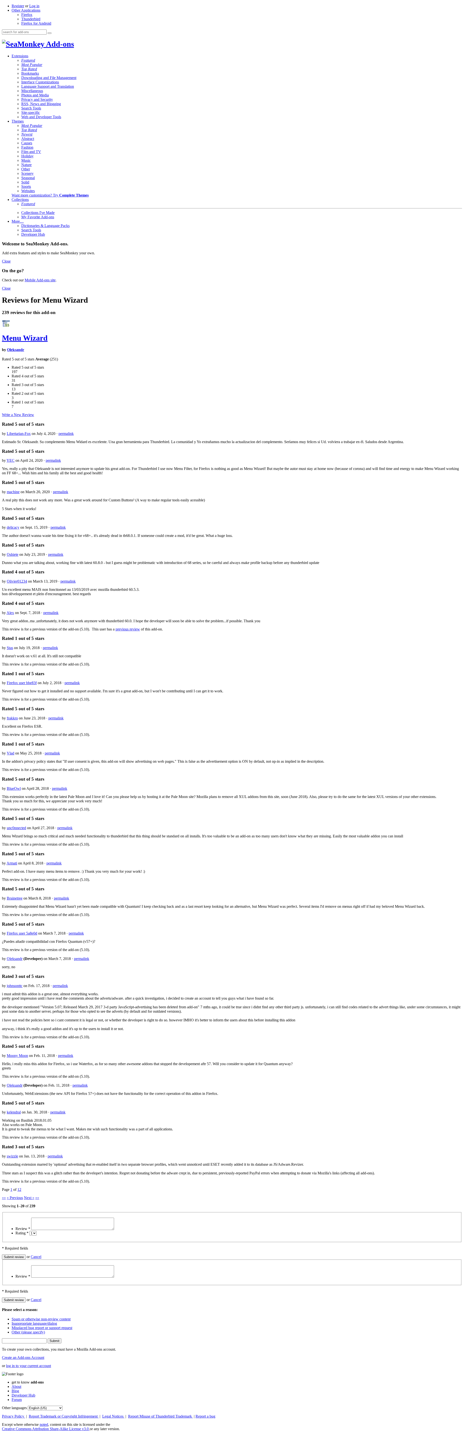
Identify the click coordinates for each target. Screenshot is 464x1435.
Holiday (27, 156)
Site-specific (30, 112)
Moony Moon (17, 1056)
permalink (66, 434)
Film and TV (31, 152)
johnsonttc (14, 986)
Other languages (14, 1408)
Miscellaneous (32, 91)
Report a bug (205, 1416)
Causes (26, 143)
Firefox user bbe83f (22, 683)
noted (44, 1424)
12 (19, 1189)
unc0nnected (16, 828)
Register (18, 6)
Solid (25, 182)
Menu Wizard (25, 338)
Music (26, 160)
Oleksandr (15, 350)
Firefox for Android (36, 23)
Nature (26, 165)
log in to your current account (28, 1366)
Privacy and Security (37, 99)
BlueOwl (14, 788)
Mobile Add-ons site (40, 280)
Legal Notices (113, 1416)
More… (18, 221)
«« (4, 1198)
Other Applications (26, 10)
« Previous (15, 1198)
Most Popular (31, 65)
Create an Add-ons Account (23, 1357)
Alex (10, 613)
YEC (10, 460)
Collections (20, 200)
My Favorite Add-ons (37, 217)
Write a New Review (18, 415)
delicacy (13, 527)
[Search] (49, 33)
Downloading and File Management (48, 78)
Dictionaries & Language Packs (45, 226)
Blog (15, 1391)
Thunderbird (30, 19)
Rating (22, 1233)
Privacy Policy (13, 1416)
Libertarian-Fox (19, 434)
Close (6, 261)
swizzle (12, 1156)
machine (13, 492)
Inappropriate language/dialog (34, 1323)
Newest (26, 134)
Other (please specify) (28, 1332)
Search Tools (31, 108)
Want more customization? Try (50, 195)
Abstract (27, 139)
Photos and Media (35, 95)
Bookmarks (30, 73)
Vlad (10, 753)
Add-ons (59, 44)
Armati (12, 863)
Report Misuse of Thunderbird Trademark (160, 1416)
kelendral (14, 1112)
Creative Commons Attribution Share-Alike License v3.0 (46, 1429)
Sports (26, 186)
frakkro (12, 718)
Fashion (27, 147)
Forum (17, 1400)
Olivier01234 (17, 581)
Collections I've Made (38, 213)
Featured (28, 60)
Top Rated (29, 69)
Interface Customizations (40, 82)
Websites (28, 191)
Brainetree (14, 898)
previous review (128, 629)
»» (37, 1198)
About (16, 1386)
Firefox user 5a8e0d (22, 933)
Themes (18, 121)
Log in (34, 6)
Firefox (26, 15)
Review (22, 1229)
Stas (10, 648)
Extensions (20, 56)
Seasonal (28, 178)
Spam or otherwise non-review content (41, 1319)
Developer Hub (33, 234)
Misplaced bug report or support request (42, 1328)
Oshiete (12, 554)
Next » (29, 1198)
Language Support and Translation (47, 86)
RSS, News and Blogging (41, 104)
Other (25, 169)
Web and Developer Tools (41, 117)
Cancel (36, 1257)
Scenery (27, 173)
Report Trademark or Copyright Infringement (64, 1416)
